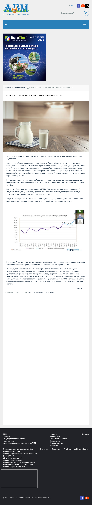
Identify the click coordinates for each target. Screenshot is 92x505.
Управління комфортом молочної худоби (19, 462)
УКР (68, 6)
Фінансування (8, 456)
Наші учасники (8, 441)
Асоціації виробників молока (47, 180)
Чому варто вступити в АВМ (14, 439)
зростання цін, (40, 292)
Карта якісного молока (59, 439)
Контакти (44, 449)
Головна (8, 88)
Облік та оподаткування (12, 458)
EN (72, 6)
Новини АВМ (55, 437)
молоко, (30, 292)
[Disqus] (46, 328)
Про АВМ (6, 437)
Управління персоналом (12, 460)
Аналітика (54, 445)
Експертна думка (56, 443)
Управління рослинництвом (14, 467)
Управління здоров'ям (11, 451)
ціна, (34, 292)
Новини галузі (19, 88)
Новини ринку (55, 441)
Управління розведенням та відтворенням (20, 454)
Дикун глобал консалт (24, 498)
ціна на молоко (49, 292)
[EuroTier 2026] (24, 57)
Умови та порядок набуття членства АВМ (19, 443)
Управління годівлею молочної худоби (18, 464)
